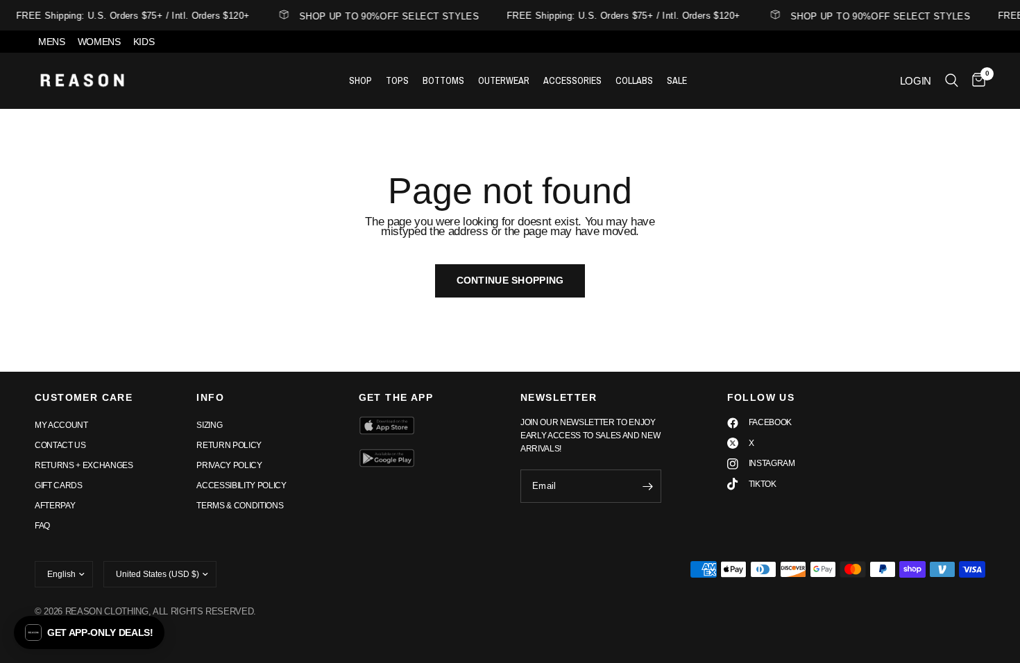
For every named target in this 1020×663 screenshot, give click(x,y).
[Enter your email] (647, 486)
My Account (61, 425)
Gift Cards (59, 485)
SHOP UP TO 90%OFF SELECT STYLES (386, 16)
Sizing (209, 425)
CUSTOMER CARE (84, 397)
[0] (975, 80)
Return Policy (229, 445)
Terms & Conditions (239, 505)
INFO (210, 397)
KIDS (144, 41)
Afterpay (55, 505)
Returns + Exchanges (84, 465)
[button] (89, 632)
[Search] (951, 80)
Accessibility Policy (241, 485)
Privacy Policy (229, 465)
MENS (51, 41)
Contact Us (60, 445)
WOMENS (99, 41)
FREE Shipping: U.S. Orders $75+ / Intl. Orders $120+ (129, 15)
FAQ (42, 526)
